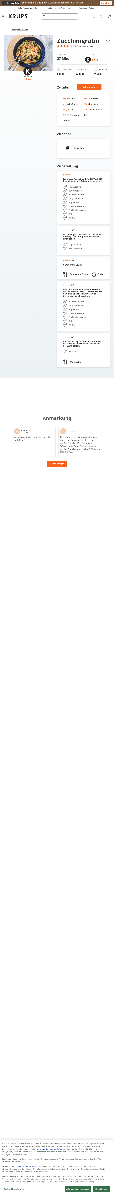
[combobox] (45, 596)
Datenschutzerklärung (46, 641)
